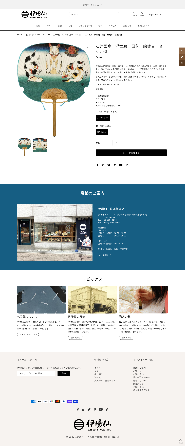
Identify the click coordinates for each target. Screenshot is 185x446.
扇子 (96, 371)
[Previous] (21, 90)
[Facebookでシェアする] (182, 51)
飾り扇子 (98, 374)
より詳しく (106, 255)
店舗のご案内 (139, 367)
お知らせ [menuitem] (127, 26)
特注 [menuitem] (70, 26)
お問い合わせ (139, 374)
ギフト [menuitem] (49, 26)
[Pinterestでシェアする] (182, 63)
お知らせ (137, 371)
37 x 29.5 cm (102, 118)
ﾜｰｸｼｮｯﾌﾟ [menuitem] (113, 26)
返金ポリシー (139, 384)
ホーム (20, 35)
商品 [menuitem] (38, 26)
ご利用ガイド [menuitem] (143, 26)
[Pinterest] (115, 165)
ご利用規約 (138, 387)
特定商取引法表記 (141, 377)
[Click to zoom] (86, 46)
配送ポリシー (139, 380)
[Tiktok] (127, 165)
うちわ (97, 367)
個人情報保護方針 (141, 390)
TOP (180, 442)
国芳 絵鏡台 (101, 132)
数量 (98, 143)
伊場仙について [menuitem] (85, 26)
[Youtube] (120, 165)
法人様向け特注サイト (105, 380)
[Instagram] (103, 165)
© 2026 (92, 437)
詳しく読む (75, 338)
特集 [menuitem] (100, 26)
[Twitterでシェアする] (182, 57)
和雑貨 (97, 377)
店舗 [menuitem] (60, 26)
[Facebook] (97, 165)
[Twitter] (108, 165)
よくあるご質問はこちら (28, 334)
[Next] (86, 90)
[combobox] (94, 14)
